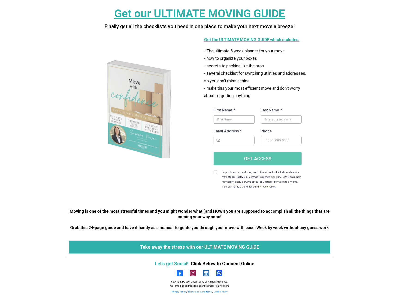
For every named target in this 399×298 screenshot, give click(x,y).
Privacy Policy (179, 291)
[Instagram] (193, 273)
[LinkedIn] (206, 273)
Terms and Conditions (200, 291)
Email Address (228, 131)
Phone (266, 131)
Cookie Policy (220, 291)
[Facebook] (179, 273)
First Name (224, 110)
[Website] (219, 273)
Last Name (271, 110)
